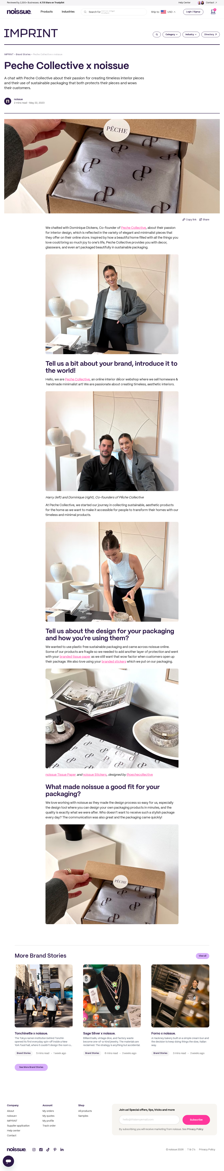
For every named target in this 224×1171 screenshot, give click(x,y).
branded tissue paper (75, 656)
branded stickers (114, 661)
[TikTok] (48, 1149)
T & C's (191, 1149)
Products (47, 12)
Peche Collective (133, 228)
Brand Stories (23, 54)
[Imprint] (31, 33)
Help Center (184, 3)
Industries (68, 12)
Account (47, 1105)
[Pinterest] (55, 1149)
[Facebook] (41, 1149)
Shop (81, 1105)
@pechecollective (140, 774)
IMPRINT (8, 54)
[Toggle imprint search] (157, 34)
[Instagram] (34, 1149)
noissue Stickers (95, 774)
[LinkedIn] (62, 1149)
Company (13, 1105)
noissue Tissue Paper (61, 774)
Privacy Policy (195, 1129)
